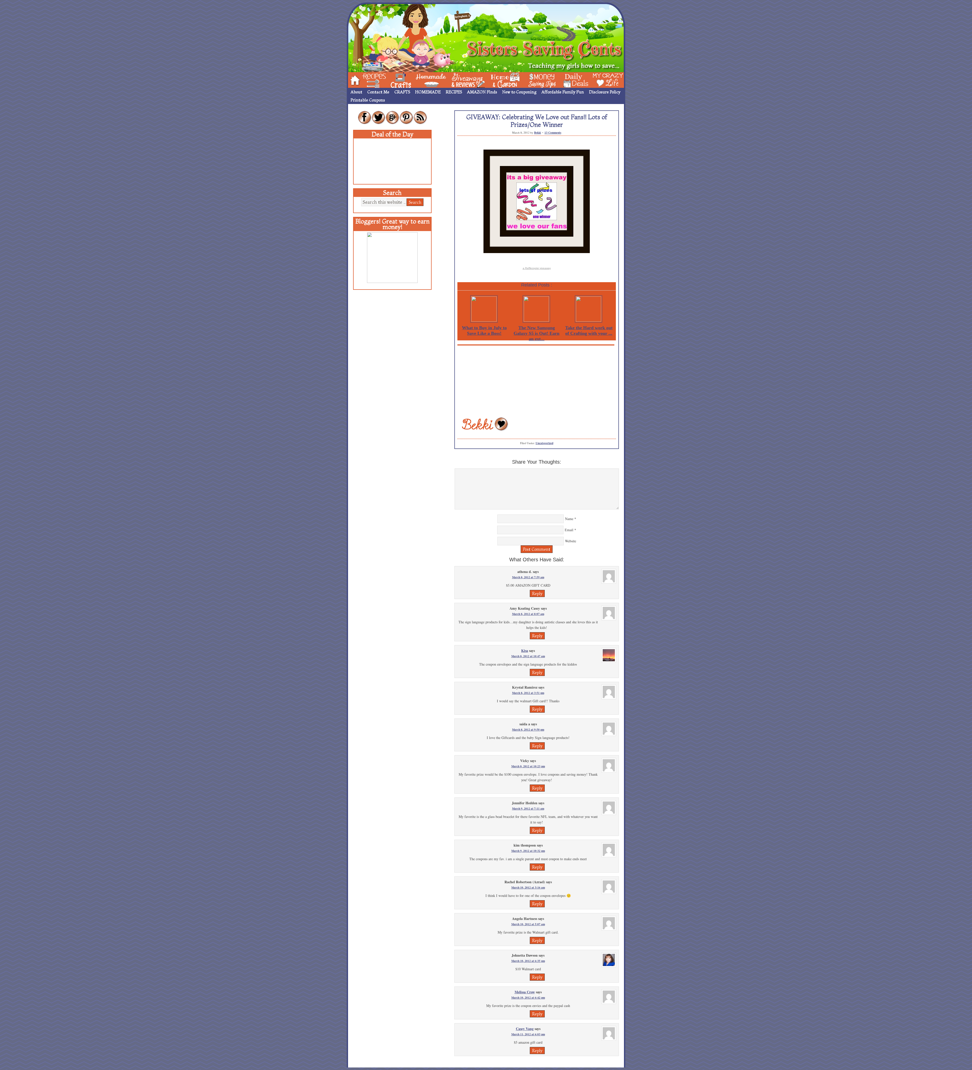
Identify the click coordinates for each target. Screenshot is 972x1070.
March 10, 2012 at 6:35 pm (528, 961)
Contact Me (378, 91)
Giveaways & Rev (464, 79)
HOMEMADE (428, 91)
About (356, 91)
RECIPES (454, 91)
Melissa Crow (525, 992)
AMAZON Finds (482, 91)
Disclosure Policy (604, 91)
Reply (537, 593)
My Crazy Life (599, 79)
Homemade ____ (425, 79)
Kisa (524, 650)
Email (569, 529)
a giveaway (537, 268)
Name (569, 518)
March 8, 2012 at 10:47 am (528, 656)
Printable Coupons (368, 99)
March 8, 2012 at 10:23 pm (528, 766)
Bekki (537, 133)
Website (570, 541)
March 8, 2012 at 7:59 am (528, 577)
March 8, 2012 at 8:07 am (528, 614)
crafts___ (393, 79)
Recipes (370, 79)
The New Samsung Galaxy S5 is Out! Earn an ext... (536, 333)
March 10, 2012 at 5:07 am (528, 924)
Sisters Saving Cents (486, 37)
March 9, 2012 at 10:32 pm (528, 851)
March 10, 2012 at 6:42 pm (528, 998)
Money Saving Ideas (540, 79)
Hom (353, 79)
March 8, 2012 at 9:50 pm (528, 730)
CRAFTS (402, 91)
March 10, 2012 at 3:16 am (528, 888)
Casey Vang (525, 1028)
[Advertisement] (536, 380)
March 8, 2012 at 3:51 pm (528, 693)
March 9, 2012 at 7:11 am (528, 809)
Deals (573, 79)
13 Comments (552, 133)
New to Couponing (519, 91)
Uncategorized (544, 443)
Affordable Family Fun (562, 91)
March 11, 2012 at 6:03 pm (528, 1034)
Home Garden (500, 79)
